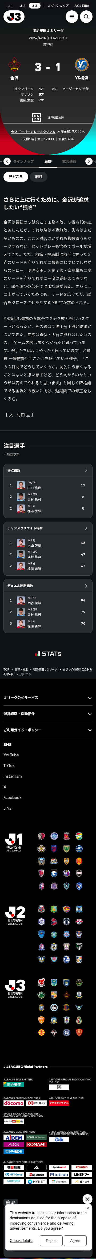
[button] (72, 16)
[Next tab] (89, 161)
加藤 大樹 (27, 100)
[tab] (23, 161)
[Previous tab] (7, 161)
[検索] (86, 16)
